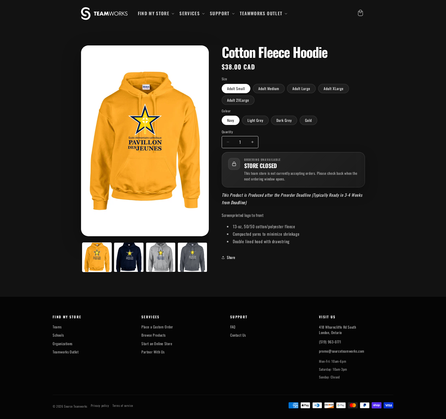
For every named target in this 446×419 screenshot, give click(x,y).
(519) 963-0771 (330, 341)
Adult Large (301, 88)
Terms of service (123, 406)
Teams (57, 326)
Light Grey (255, 120)
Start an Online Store (156, 343)
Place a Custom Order (157, 326)
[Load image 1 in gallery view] (97, 257)
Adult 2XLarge (238, 100)
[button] (156, 13)
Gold (308, 120)
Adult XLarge (334, 88)
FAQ (233, 326)
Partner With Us (153, 351)
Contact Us (238, 335)
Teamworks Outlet (66, 351)
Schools (58, 335)
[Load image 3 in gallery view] (160, 257)
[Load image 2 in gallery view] (128, 257)
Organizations (63, 343)
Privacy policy (100, 406)
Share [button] (231, 257)
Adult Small (236, 88)
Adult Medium (268, 88)
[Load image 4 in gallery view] (192, 257)
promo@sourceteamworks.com (341, 351)
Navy (230, 120)
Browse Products (153, 335)
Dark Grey (284, 120)
